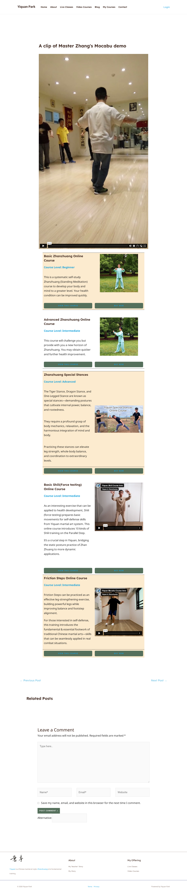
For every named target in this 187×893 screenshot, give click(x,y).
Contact (122, 7)
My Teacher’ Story (75, 866)
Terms (90, 887)
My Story (72, 871)
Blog (97, 7)
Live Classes (66, 7)
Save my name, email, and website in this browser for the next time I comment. (91, 803)
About (53, 7)
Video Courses (84, 7)
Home (44, 7)
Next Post (159, 680)
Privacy (96, 887)
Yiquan (12, 869)
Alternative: (45, 818)
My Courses (109, 7)
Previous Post (30, 680)
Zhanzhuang (42, 869)
